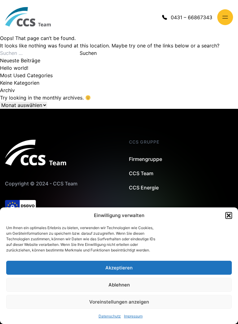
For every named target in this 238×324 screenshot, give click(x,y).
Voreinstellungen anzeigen (119, 302)
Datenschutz (110, 316)
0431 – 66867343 (191, 17)
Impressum (133, 316)
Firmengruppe (145, 159)
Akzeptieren (119, 268)
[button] (229, 215)
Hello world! (14, 68)
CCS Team (141, 173)
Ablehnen (119, 285)
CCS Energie (144, 187)
